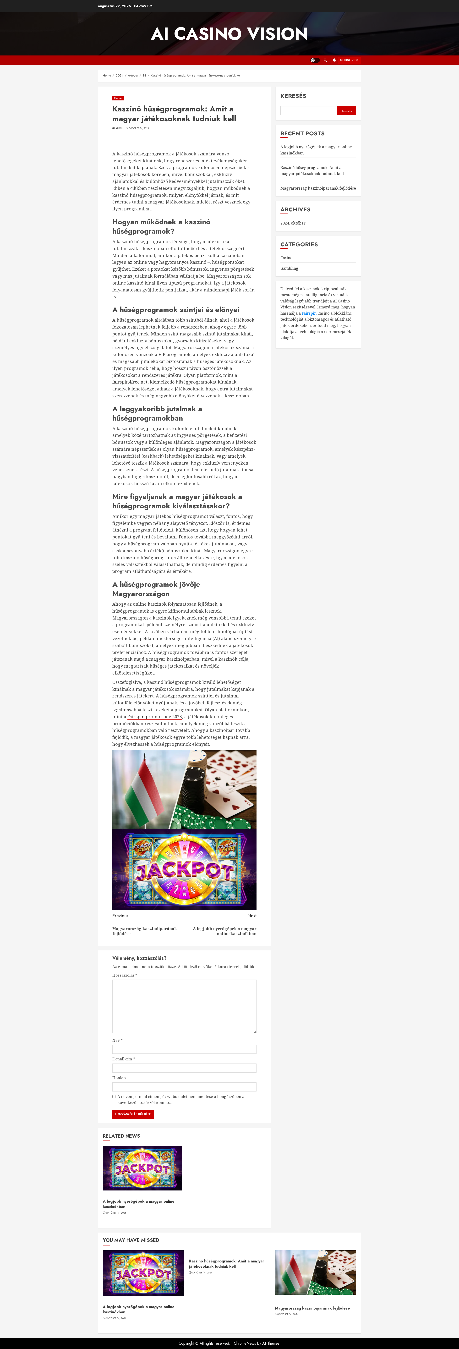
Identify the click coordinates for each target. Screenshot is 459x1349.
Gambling (289, 268)
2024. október (293, 223)
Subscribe (349, 60)
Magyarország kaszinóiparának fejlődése (318, 188)
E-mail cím (123, 1059)
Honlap (119, 1077)
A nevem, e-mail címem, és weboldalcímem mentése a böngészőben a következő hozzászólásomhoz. (180, 1099)
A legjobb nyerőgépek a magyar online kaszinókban (139, 1204)
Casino (118, 98)
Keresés (293, 96)
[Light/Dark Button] (315, 60)
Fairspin (309, 313)
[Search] (325, 60)
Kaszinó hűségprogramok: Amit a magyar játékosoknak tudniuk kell (226, 1263)
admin (119, 128)
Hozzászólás (124, 975)
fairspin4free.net (130, 382)
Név (117, 1040)
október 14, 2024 (139, 128)
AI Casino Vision (229, 33)
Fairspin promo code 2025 (154, 716)
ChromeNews (245, 1343)
